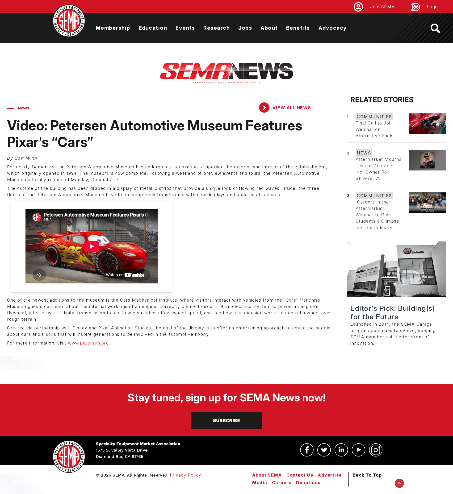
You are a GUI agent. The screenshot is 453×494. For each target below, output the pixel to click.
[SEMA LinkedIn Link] (341, 450)
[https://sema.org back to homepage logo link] (439, 28)
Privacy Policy (185, 475)
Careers (282, 482)
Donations (308, 482)
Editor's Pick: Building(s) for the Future (392, 312)
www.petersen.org (88, 342)
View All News (291, 107)
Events (185, 28)
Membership (113, 28)
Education (153, 28)
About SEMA (267, 475)
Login (433, 6)
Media (259, 482)
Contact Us (299, 475)
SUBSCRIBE (226, 420)
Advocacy (333, 28)
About (269, 28)
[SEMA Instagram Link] (375, 450)
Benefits (298, 28)
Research (216, 28)
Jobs (245, 28)
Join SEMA (382, 6)
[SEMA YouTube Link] (358, 450)
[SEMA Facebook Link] (307, 450)
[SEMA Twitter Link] (324, 450)
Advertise (330, 475)
